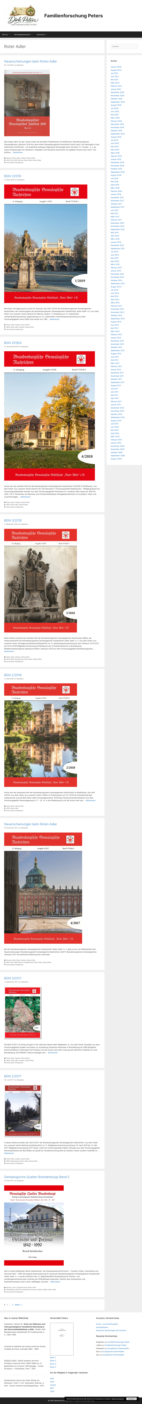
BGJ (11, 160)
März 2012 (115, 363)
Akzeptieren (131, 1399)
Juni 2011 (115, 392)
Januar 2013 (116, 338)
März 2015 (115, 264)
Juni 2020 (115, 111)
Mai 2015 (114, 258)
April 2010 (115, 433)
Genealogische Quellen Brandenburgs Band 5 (36, 1177)
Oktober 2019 (116, 131)
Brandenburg (19, 659)
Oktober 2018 (116, 169)
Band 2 (53, 1361)
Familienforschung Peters (73, 15)
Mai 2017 (114, 213)
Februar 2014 (116, 306)
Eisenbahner (26, 1289)
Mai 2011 (114, 395)
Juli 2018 (114, 178)
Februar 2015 (116, 268)
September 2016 (118, 229)
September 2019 (118, 134)
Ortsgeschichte (22, 1287)
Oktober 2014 (116, 280)
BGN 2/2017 (12, 1076)
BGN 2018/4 (13, 343)
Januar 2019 (116, 159)
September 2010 (118, 417)
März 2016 (115, 239)
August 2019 (116, 137)
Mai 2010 (114, 430)
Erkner (33, 1289)
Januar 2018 (116, 194)
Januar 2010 (116, 443)
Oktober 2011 (116, 379)
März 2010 (115, 436)
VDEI (52, 1391)
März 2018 (115, 188)
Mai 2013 (114, 328)
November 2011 (117, 376)
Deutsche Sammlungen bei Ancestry (111, 1330)
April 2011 (115, 398)
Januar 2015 (116, 271)
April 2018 (115, 185)
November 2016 (117, 226)
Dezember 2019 (117, 124)
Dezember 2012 (117, 341)
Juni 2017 (115, 210)
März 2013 (115, 331)
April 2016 (115, 236)
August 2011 (116, 385)
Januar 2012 (116, 370)
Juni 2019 (115, 143)
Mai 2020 (115, 115)
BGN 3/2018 (13, 520)
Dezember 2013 (117, 309)
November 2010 (117, 411)
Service (5, 35)
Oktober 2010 (116, 414)
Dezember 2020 (117, 92)
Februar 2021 (116, 86)
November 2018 (117, 166)
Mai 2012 (114, 360)
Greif (52, 1382)
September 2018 (118, 172)
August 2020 (116, 105)
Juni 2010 (115, 427)
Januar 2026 (116, 67)
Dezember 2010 (117, 408)
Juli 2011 (114, 389)
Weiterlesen (18, 152)
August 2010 (116, 421)
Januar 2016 (116, 242)
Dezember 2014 (117, 274)
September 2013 (118, 319)
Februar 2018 (116, 191)
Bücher (8, 158)
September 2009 (118, 456)
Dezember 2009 (117, 446)
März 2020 (115, 118)
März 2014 (115, 303)
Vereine (23, 158)
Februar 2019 (116, 156)
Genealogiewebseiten (22, 35)
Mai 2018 (114, 182)
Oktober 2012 (116, 347)
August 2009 (116, 459)
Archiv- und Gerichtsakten (107, 1324)
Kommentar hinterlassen (14, 162)
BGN (15, 160)
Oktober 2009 (116, 452)
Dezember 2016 (117, 223)
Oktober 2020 (116, 99)
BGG (8, 160)
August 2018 (116, 175)
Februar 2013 (116, 334)
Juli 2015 (114, 252)
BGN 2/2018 (13, 675)
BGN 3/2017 (13, 978)
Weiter (18, 1305)
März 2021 (115, 83)
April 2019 (115, 150)
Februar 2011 (116, 401)
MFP (52, 1388)
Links (14, 1287)
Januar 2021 (116, 89)
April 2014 (115, 299)
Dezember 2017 (117, 198)
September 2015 (118, 248)
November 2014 (117, 277)
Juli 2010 (114, 424)
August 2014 (116, 287)
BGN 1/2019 (12, 176)
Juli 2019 (114, 140)
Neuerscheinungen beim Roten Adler (30, 61)
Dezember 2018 (117, 162)
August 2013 (116, 322)
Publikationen (28, 962)
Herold (53, 1385)
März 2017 (115, 217)
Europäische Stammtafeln (118, 1348)
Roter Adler (16, 158)
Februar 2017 (116, 220)
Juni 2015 (115, 255)
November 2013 (117, 312)
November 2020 (117, 96)
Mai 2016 (114, 233)
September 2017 (118, 207)
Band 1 (53, 1357)
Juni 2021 (115, 76)
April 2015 (115, 261)
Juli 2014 (114, 290)
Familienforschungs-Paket (118, 1342)
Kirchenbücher (102, 1327)
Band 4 (53, 1367)
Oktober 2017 (116, 204)
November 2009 (117, 449)
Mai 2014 (114, 296)
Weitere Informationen (118, 1399)
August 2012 (116, 354)
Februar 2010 (116, 440)
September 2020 (118, 102)
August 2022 (116, 70)
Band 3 (53, 1364)
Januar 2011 (116, 405)
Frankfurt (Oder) (42, 1289)
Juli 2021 (114, 73)
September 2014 (118, 283)
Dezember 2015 (117, 245)
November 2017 (117, 201)
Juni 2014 (115, 293)
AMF (52, 1379)
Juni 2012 (115, 357)
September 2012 (118, 350)
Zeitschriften (31, 158)
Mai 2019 (114, 147)
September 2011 (117, 382)
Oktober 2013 (116, 315)
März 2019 (115, 153)
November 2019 (117, 127)
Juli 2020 (114, 108)
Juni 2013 (115, 325)
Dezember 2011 (117, 373)
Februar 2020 (116, 121)
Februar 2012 (116, 366)
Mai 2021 (114, 80)
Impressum (41, 35)
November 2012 (117, 344)
